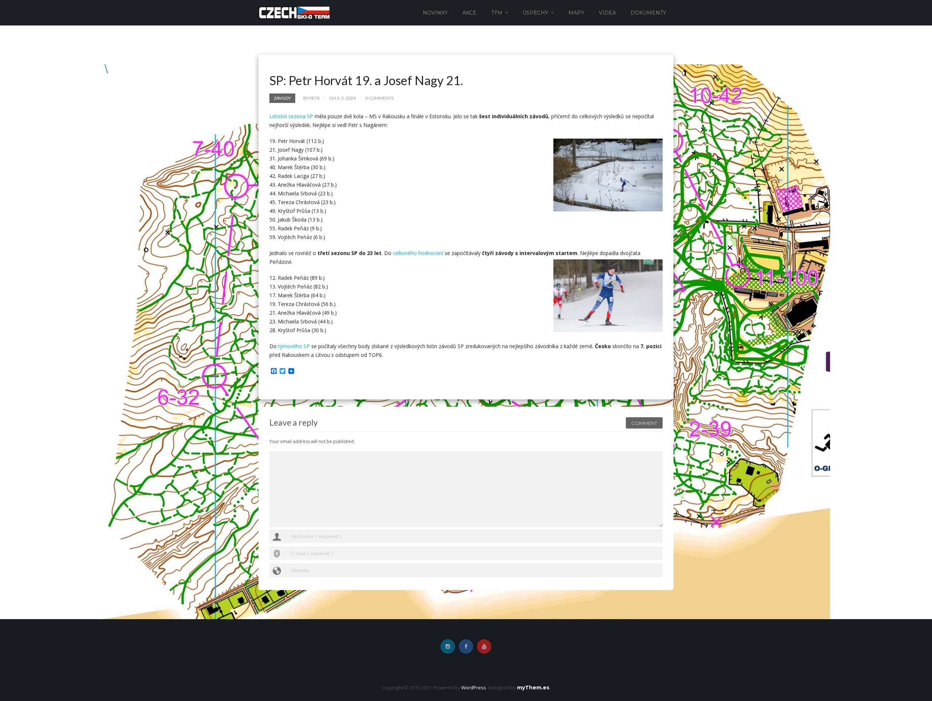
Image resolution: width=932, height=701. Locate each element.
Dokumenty (648, 12)
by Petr (311, 98)
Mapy (576, 12)
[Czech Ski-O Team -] (294, 12)
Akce (469, 12)
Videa (607, 12)
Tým (496, 12)
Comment (644, 423)
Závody (282, 98)
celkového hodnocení (418, 253)
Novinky (435, 12)
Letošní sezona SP (291, 116)
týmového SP (294, 346)
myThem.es (533, 687)
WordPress (473, 687)
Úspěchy (535, 12)
